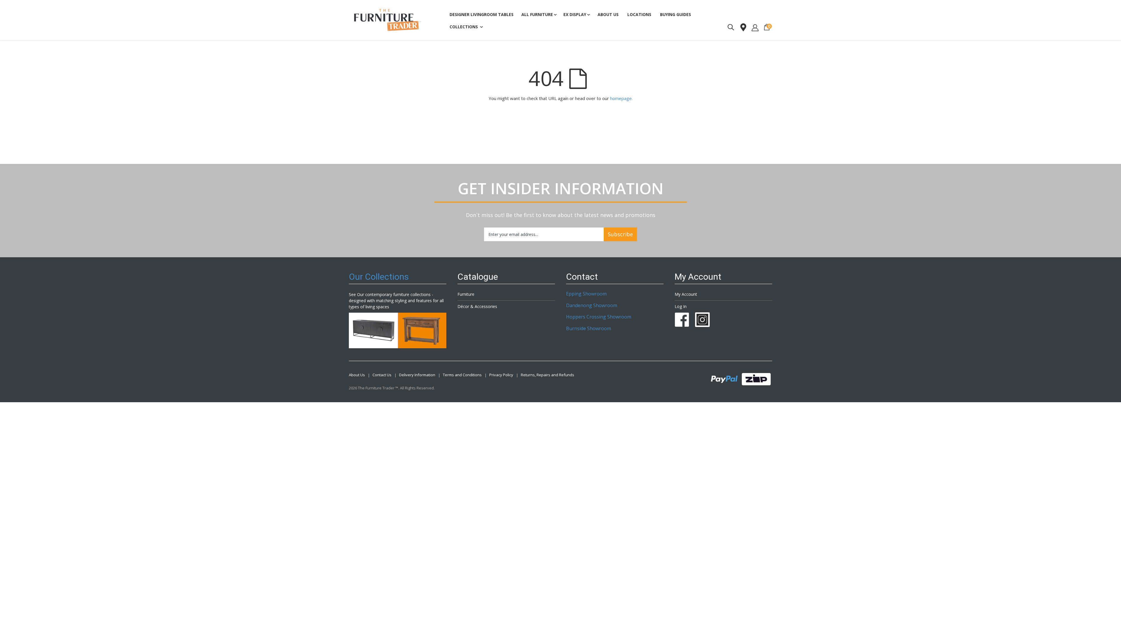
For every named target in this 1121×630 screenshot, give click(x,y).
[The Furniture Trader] (387, 20)
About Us (357, 374)
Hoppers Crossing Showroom (598, 317)
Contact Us (381, 374)
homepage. (621, 98)
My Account (686, 294)
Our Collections (379, 277)
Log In (681, 306)
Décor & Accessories (477, 306)
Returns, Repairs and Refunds (547, 374)
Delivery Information (417, 374)
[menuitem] (675, 14)
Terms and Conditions (462, 374)
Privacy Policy (501, 374)
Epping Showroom (586, 293)
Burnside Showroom (588, 328)
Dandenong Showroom (591, 305)
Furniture (465, 294)
